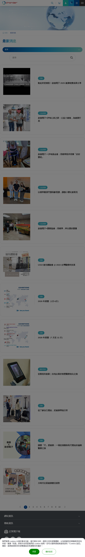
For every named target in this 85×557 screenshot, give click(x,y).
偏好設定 (49, 552)
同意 (34, 552)
